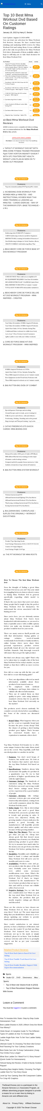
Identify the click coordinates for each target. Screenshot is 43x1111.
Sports (8, 974)
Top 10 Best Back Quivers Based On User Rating (20, 954)
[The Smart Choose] (8, 4)
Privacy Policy (17, 1103)
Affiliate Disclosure (32, 1103)
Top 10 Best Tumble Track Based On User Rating (20, 960)
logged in (17, 1008)
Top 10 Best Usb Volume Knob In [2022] (22, 985)
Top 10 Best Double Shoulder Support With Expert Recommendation (20, 966)
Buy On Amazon (36, 67)
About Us (6, 1103)
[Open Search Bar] (41, 4)
